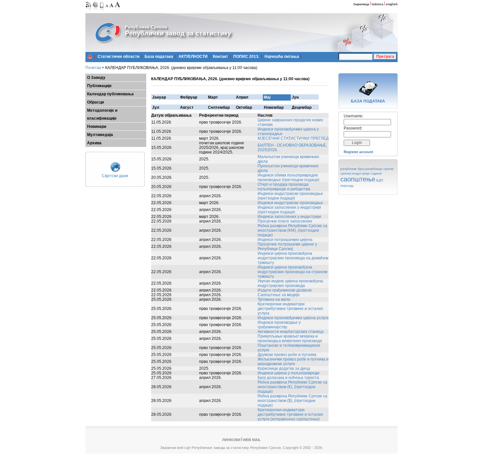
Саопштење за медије (279, 295)
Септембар (219, 107)
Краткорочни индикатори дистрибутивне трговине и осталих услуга (290, 309)
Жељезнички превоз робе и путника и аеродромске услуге (293, 361)
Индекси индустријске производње (290, 202)
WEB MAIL (252, 440)
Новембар (274, 107)
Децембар (301, 107)
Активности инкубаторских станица (291, 331)
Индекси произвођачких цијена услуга (293, 318)
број (361, 169)
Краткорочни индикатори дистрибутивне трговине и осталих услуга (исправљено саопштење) (290, 414)
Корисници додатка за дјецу (284, 368)
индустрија (361, 173)
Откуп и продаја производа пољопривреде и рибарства (284, 186)
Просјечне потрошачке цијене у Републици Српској (287, 246)
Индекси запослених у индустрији (289, 216)
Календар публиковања (110, 94)
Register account (358, 152)
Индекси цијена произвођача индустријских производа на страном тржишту (292, 272)
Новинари (96, 126)
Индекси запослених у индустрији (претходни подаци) (289, 209)
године (376, 173)
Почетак (93, 67)
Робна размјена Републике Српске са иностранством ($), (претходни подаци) (292, 401)
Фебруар (188, 97)
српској (345, 173)
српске (388, 169)
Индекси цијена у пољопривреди (288, 373)
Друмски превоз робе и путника (287, 354)
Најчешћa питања (281, 56)
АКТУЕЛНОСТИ (193, 56)
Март (213, 97)
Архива (94, 143)
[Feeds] (88, 11)
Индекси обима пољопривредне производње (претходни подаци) (288, 177)
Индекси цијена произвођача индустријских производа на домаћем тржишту (293, 258)
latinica (377, 4)
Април (242, 97)
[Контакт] (96, 11)
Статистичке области (118, 56)
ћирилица (361, 4)
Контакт (220, 56)
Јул (155, 107)
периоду (347, 185)
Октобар (244, 107)
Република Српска (146, 27)
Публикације (99, 85)
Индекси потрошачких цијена (285, 239)
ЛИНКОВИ (231, 440)
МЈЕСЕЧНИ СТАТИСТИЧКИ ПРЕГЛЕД (293, 138)
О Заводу (96, 77)
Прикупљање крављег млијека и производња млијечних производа (290, 338)
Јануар (159, 97)
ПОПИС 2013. (246, 56)
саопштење (357, 179)
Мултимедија (100, 134)
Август (187, 107)
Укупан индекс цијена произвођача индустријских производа (290, 283)
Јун (295, 97)
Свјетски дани (115, 176)
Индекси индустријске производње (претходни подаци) (290, 195)
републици (373, 169)
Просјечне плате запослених (285, 221)
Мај (267, 97)
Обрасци (95, 102)
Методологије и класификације (102, 114)
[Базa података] (368, 96)
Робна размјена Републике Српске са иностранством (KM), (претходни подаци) (292, 230)
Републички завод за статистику (178, 33)
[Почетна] (89, 56)
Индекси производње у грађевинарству (279, 324)
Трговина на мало (274, 299)
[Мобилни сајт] (102, 11)
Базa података (159, 56)
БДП (379, 180)
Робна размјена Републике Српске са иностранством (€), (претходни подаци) (292, 387)
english (392, 4)
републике (348, 169)
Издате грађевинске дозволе (285, 290)
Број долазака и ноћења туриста (288, 377)
